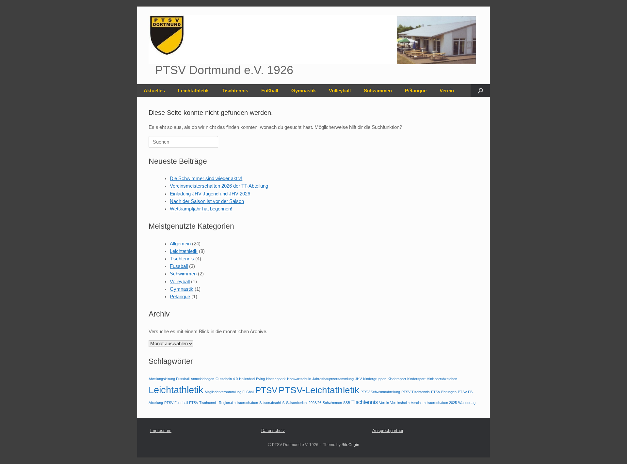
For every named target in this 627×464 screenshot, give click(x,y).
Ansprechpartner (387, 430)
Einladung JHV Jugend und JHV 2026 (210, 193)
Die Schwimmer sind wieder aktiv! (206, 178)
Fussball (179, 266)
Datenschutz (273, 430)
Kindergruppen (374, 379)
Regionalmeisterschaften (238, 403)
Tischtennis (235, 90)
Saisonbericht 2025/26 (303, 403)
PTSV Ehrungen (444, 392)
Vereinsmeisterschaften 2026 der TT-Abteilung (219, 186)
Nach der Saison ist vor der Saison (207, 201)
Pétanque (415, 90)
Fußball (269, 90)
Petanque (180, 296)
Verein (447, 90)
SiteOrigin (350, 445)
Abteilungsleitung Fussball (169, 379)
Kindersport (397, 379)
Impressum (160, 430)
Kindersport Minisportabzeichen (432, 379)
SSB (346, 403)
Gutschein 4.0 (227, 379)
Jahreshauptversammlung (333, 379)
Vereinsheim (400, 403)
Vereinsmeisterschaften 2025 (434, 403)
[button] (480, 90)
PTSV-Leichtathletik (319, 390)
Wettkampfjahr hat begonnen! (201, 208)
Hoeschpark (276, 379)
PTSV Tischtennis (203, 403)
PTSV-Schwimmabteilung (380, 392)
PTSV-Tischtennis (415, 392)
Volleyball (340, 90)
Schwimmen (378, 90)
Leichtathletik (193, 90)
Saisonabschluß (272, 403)
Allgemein (180, 243)
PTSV (266, 390)
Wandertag (466, 403)
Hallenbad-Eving (252, 379)
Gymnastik (303, 90)
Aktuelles (154, 90)
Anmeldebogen (202, 379)
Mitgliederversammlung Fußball (229, 392)
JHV (358, 379)
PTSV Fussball (176, 403)
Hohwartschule (299, 379)
